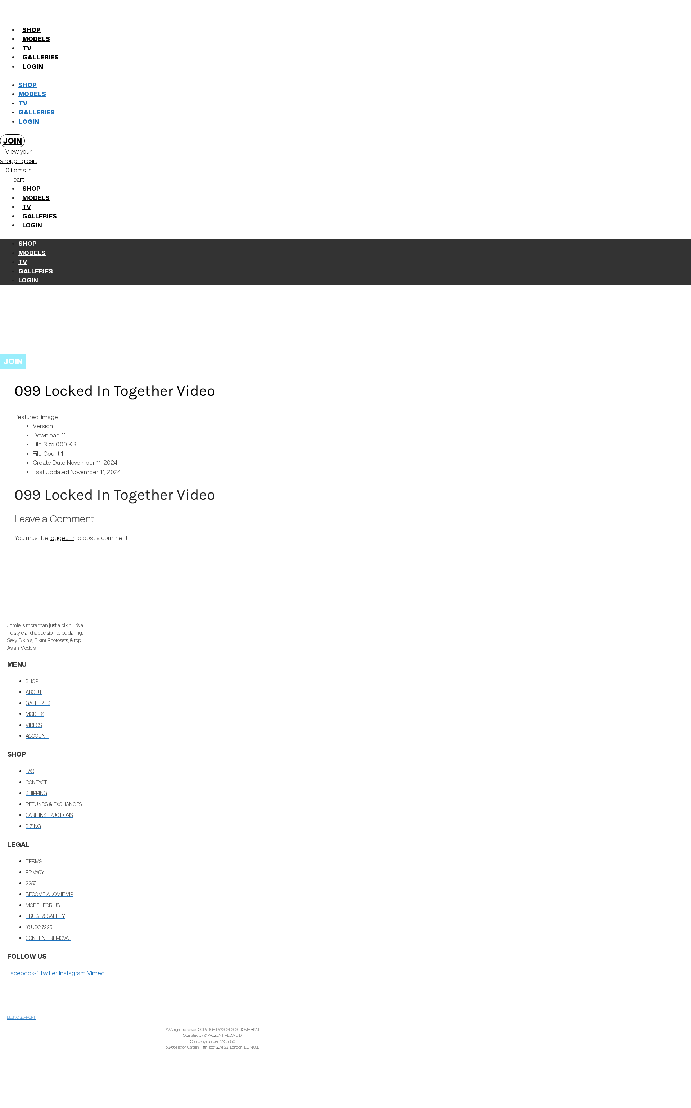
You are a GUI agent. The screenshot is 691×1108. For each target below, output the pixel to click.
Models (36, 39)
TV (26, 48)
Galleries (40, 57)
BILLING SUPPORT (21, 1017)
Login (32, 66)
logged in (62, 538)
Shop (31, 30)
